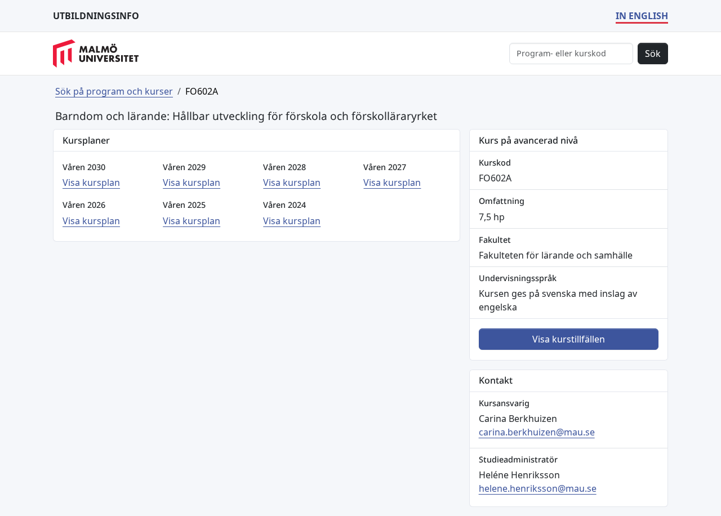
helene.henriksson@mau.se (538, 488)
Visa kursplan (91, 182)
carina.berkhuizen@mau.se (537, 432)
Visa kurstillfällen (568, 339)
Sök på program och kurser (114, 91)
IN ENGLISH (642, 16)
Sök (653, 53)
